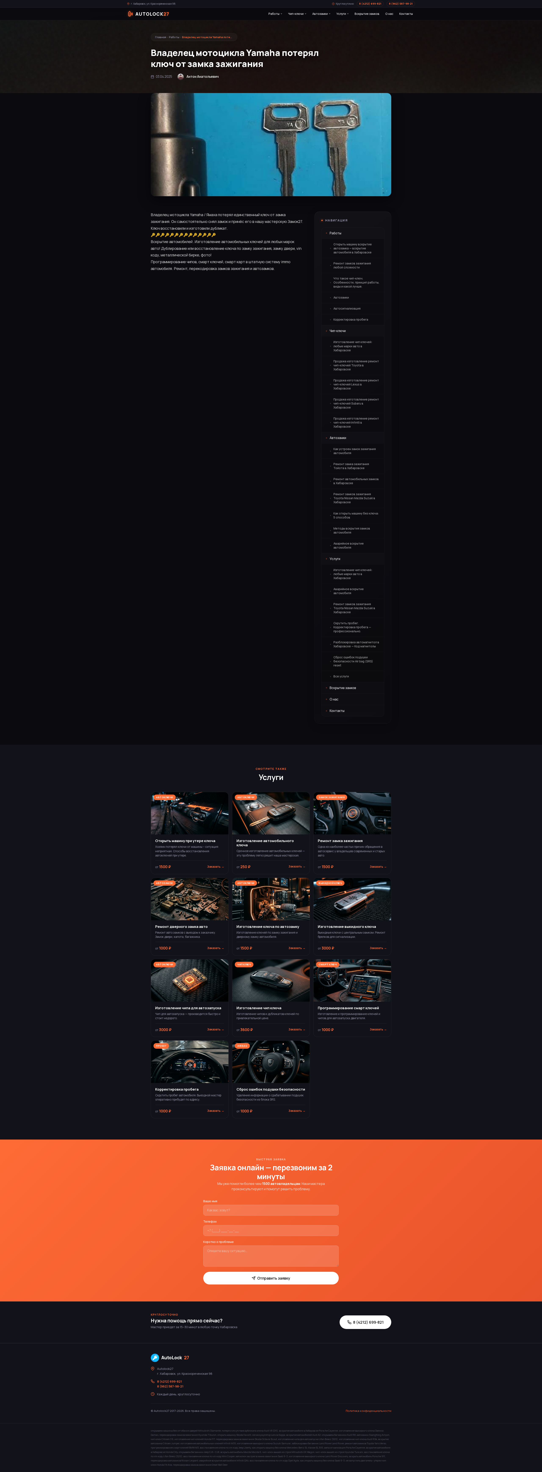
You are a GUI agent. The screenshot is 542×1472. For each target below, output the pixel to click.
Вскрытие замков (367, 14)
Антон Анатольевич (203, 76)
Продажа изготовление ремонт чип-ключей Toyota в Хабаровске (356, 365)
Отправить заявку (273, 1278)
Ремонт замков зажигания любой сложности (352, 265)
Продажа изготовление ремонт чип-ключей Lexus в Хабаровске (356, 384)
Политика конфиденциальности (368, 1411)
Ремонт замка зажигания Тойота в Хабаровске (351, 466)
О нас (389, 14)
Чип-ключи (296, 14)
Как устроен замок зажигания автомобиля (354, 451)
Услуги (341, 14)
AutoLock (175, 1358)
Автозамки (320, 14)
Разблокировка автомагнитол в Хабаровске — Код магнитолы (356, 644)
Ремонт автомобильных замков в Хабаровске (356, 481)
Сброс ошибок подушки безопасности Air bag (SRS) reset (353, 661)
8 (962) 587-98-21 (401, 4)
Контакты (406, 14)
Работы (273, 14)
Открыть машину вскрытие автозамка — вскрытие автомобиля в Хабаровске (352, 248)
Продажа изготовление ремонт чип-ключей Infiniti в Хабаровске (356, 422)
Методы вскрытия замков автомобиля (351, 530)
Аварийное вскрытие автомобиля (348, 545)
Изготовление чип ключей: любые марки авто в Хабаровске (352, 346)
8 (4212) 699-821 (370, 4)
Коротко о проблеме (218, 1242)
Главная (160, 37)
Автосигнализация (347, 308)
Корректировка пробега (350, 319)
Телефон (210, 1221)
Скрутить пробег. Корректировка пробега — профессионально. (352, 627)
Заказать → (215, 867)
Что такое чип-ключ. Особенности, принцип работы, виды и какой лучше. (356, 282)
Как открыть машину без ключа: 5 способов (356, 515)
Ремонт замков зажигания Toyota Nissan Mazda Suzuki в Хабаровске (354, 498)
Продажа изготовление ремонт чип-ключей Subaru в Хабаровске (356, 403)
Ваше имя (210, 1201)
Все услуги (341, 676)
